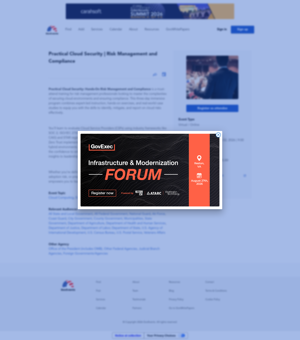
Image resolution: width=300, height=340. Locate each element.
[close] (218, 134)
